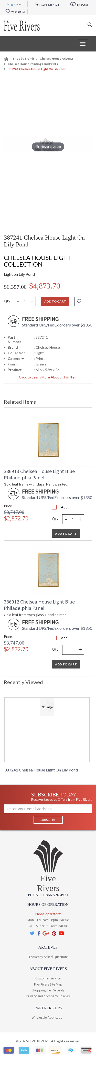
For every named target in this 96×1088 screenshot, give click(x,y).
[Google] (46, 933)
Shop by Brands (24, 58)
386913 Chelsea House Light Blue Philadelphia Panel (39, 474)
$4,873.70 (44, 286)
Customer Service (48, 978)
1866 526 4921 (50, 4)
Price (8, 506)
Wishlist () (18, 11)
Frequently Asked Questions (48, 957)
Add (64, 507)
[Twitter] (32, 933)
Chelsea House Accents (56, 58)
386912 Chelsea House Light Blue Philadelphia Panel (39, 604)
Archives (48, 947)
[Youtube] (61, 933)
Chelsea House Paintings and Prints (33, 64)
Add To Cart (66, 533)
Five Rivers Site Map (48, 984)
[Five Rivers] (22, 25)
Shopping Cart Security (48, 990)
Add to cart (55, 301)
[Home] (6, 60)
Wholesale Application (48, 1017)
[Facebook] (38, 933)
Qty (7, 301)
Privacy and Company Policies (48, 996)
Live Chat (82, 4)
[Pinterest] (54, 933)
